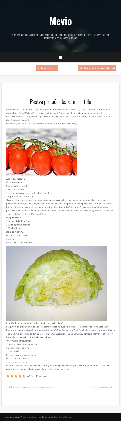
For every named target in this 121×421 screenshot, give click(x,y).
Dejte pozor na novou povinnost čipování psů (32, 387)
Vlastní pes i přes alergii (47, 68)
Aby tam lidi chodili (101, 387)
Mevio (60, 20)
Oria (49, 416)
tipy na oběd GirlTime (25, 123)
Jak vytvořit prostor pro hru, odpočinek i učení (97, 68)
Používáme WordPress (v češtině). (20, 416)
